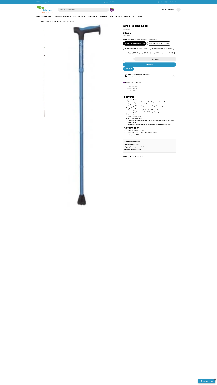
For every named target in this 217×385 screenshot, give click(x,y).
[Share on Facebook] (130, 157)
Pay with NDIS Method (133, 82)
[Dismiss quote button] (215, 379)
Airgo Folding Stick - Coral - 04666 (162, 53)
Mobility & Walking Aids (53, 21)
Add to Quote (128, 69)
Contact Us (46, 2)
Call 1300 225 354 (163, 2)
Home (42, 21)
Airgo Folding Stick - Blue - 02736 (135, 43)
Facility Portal (174, 2)
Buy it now (149, 64)
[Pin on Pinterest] (141, 157)
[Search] (106, 10)
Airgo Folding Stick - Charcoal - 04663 (136, 48)
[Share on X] (135, 157)
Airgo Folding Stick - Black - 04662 (159, 43)
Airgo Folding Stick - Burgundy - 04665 (136, 53)
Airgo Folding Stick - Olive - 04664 (162, 48)
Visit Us (38, 2)
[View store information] (173, 75)
